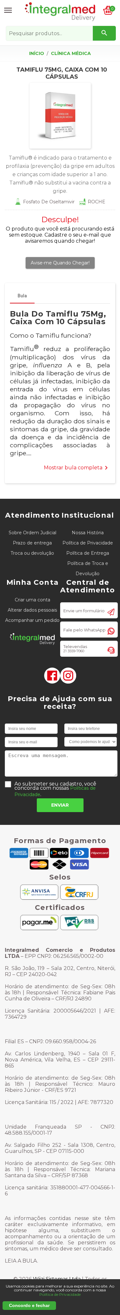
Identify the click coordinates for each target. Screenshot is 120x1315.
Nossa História (88, 533)
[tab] (22, 295)
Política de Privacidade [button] (60, 1294)
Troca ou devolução (32, 553)
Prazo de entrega (32, 543)
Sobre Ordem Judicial (32, 533)
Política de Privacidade (87, 543)
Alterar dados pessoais (32, 610)
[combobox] (61, 33)
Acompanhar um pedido (32, 620)
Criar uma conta (32, 600)
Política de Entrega (87, 553)
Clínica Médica (71, 53)
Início (36, 53)
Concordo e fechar (29, 1305)
